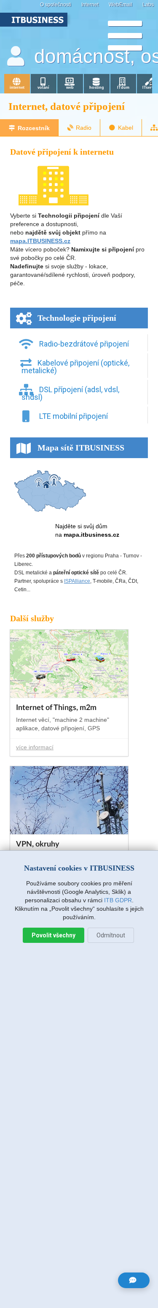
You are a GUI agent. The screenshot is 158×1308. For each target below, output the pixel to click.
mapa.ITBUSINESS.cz (40, 241)
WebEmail (120, 5)
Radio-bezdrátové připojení (83, 343)
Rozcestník (34, 128)
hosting (96, 87)
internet (17, 87)
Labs (148, 5)
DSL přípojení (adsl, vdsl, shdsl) (70, 393)
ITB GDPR (118, 900)
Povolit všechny (53, 935)
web (70, 87)
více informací (35, 747)
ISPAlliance (77, 581)
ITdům (123, 87)
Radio (83, 127)
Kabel (125, 127)
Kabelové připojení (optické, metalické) (75, 366)
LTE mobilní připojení (72, 416)
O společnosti (55, 5)
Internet (90, 5)
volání (43, 87)
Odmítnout (110, 935)
